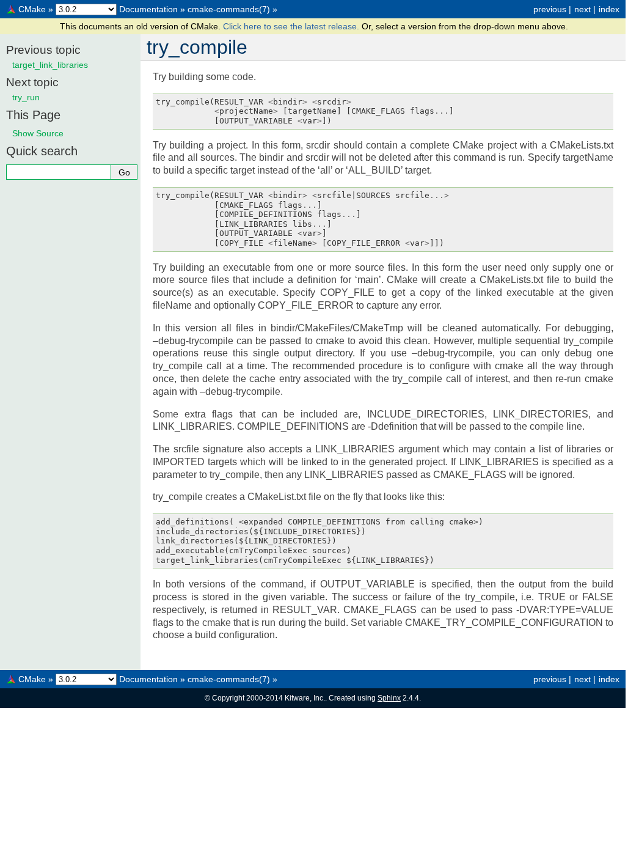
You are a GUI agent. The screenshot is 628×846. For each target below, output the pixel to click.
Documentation (148, 9)
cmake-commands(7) (229, 9)
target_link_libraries (50, 65)
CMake (32, 9)
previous (549, 9)
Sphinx (389, 698)
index (609, 9)
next (582, 9)
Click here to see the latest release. (292, 26)
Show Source (38, 133)
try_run (26, 97)
